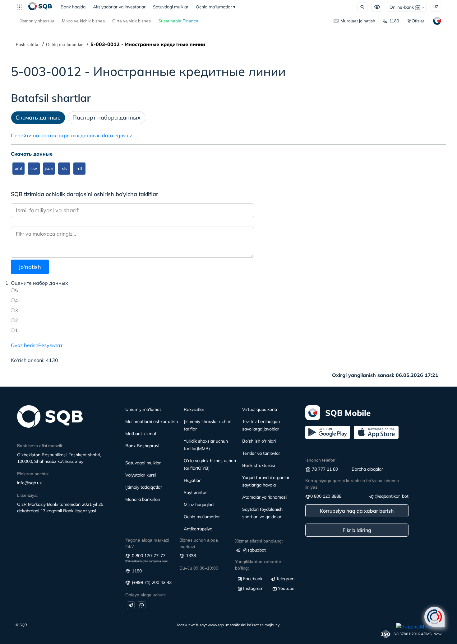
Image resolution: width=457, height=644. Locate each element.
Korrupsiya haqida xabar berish (357, 511)
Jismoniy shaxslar (37, 20)
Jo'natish (30, 266)
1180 (394, 20)
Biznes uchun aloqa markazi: (198, 543)
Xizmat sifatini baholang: (259, 540)
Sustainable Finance (178, 20)
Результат (50, 345)
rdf (79, 168)
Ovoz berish (24, 345)
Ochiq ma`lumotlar (64, 44)
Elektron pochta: (33, 473)
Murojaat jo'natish (357, 20)
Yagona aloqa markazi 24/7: (147, 543)
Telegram (285, 578)
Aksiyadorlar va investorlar (119, 6)
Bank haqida (75, 6)
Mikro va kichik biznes (83, 20)
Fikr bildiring (357, 530)
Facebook (252, 578)
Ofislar (418, 20)
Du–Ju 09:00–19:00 (198, 568)
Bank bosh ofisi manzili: (40, 445)
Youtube (286, 588)
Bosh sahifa (27, 44)
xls (64, 168)
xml (18, 168)
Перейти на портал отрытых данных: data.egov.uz (71, 135)
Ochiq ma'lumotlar (215, 6)
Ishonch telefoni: (321, 460)
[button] (22, 6)
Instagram (253, 588)
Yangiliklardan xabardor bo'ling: (258, 565)
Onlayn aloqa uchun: (145, 594)
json (49, 168)
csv (33, 168)
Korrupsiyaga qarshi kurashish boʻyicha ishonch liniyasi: (352, 484)
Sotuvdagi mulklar (170, 6)
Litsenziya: (27, 495)
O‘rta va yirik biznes (131, 20)
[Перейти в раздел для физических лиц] (40, 7)
